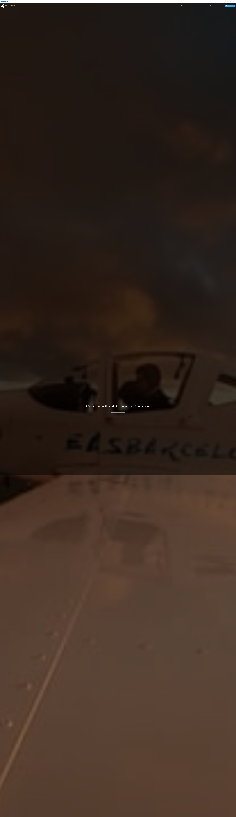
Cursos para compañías (206, 5)
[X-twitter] (4, 1)
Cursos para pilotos (193, 5)
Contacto (222, 5)
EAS (216, 5)
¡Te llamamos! (231, 6)
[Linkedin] (6, 1)
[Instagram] (2, 1)
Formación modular (182, 5)
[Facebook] (8, 1)
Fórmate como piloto (171, 5)
